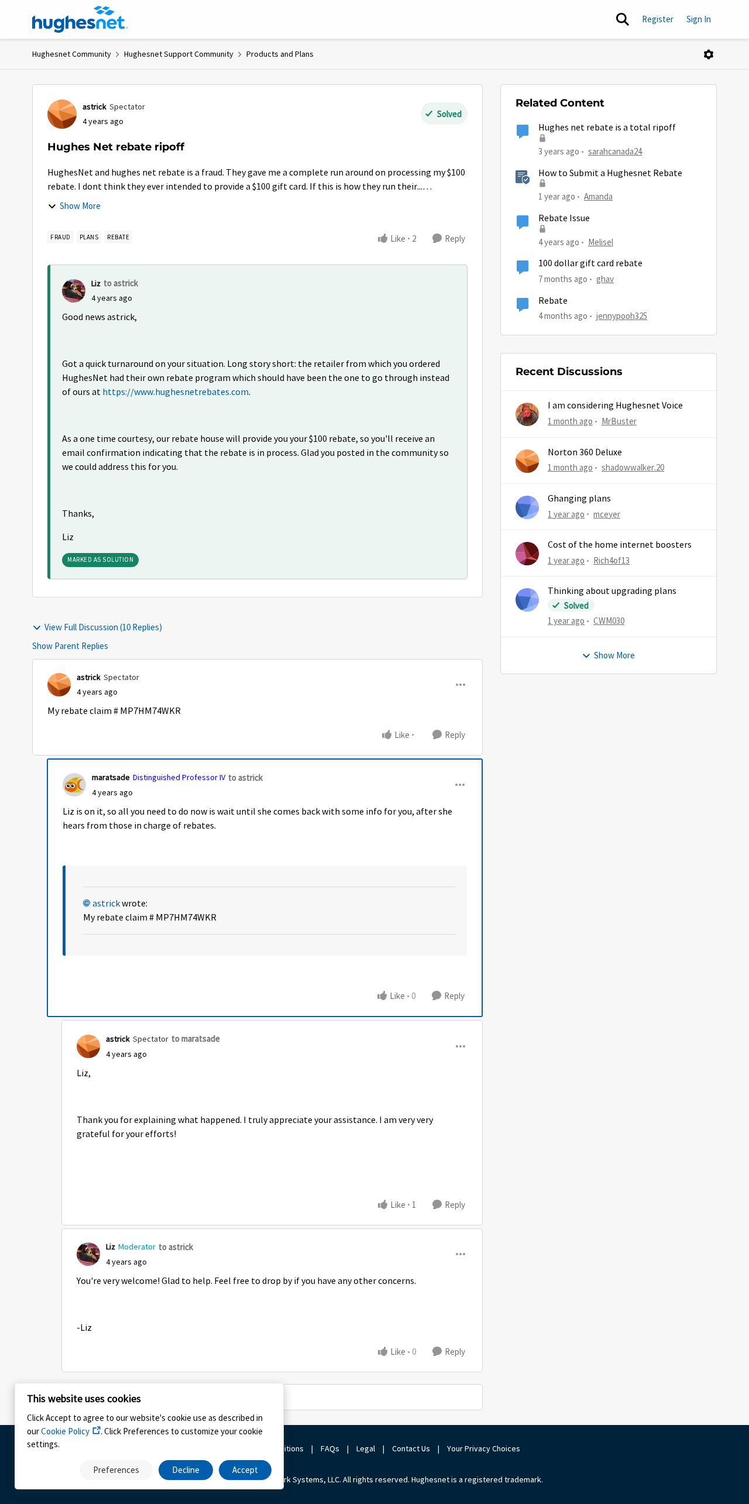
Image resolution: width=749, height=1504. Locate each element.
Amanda (598, 196)
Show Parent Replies (70, 645)
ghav (605, 278)
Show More (80, 205)
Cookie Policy (65, 1431)
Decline (186, 1469)
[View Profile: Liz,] (73, 291)
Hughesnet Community (71, 54)
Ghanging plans (579, 498)
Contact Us (411, 1448)
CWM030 (608, 620)
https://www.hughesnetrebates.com (175, 392)
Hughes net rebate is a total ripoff (607, 127)
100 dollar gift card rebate (590, 263)
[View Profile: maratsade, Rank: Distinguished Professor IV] (74, 784)
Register (658, 19)
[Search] (623, 19)
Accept (245, 1469)
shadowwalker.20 (633, 467)
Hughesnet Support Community (178, 54)
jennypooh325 (621, 315)
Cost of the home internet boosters (620, 545)
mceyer (606, 514)
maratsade (111, 777)
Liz (96, 283)
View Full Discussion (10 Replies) (103, 627)
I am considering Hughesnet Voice (615, 405)
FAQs (330, 1448)
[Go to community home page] (80, 19)
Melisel (600, 242)
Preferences (116, 1469)
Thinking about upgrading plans (612, 591)
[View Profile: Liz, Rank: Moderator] (88, 1254)
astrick (94, 106)
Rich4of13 (611, 560)
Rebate (553, 301)
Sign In (698, 19)
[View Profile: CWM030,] (527, 600)
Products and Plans (280, 54)
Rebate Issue (564, 218)
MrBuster (619, 421)
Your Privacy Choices (484, 1448)
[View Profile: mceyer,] (527, 507)
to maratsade (195, 1038)
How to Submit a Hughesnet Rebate (610, 173)
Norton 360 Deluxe (585, 452)
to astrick (121, 283)
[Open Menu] (708, 54)
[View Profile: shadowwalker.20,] (527, 461)
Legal (365, 1448)
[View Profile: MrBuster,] (527, 414)
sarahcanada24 (615, 151)
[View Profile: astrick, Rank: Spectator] (62, 114)
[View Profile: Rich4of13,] (527, 553)
